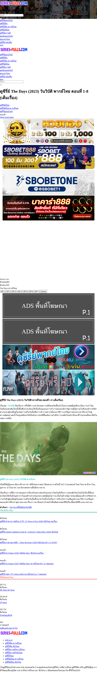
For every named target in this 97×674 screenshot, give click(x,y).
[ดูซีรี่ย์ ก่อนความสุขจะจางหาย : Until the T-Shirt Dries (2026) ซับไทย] (48, 524)
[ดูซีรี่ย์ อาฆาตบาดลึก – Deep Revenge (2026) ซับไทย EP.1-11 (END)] (48, 535)
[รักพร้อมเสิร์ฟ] (48, 605)
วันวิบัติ (28, 507)
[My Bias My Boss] (48, 580)
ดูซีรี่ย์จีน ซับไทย (12, 646)
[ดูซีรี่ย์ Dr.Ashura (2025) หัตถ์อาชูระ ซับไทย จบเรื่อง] (48, 545)
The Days (13, 507)
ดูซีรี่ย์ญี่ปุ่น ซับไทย (13, 662)
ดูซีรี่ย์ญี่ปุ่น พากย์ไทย (14, 659)
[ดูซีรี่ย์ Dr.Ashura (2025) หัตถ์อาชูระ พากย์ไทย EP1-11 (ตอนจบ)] (48, 556)
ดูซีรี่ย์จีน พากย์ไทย (13, 643)
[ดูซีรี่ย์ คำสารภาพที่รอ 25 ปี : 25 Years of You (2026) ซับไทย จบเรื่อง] (48, 513)
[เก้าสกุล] (48, 592)
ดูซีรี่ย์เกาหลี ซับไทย (13, 653)
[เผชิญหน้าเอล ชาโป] (48, 618)
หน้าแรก (9, 640)
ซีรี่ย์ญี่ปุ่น (21, 507)
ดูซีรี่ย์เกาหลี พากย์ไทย (15, 649)
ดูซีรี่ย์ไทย (9, 656)
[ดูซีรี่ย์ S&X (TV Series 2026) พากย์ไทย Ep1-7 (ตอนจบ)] (48, 566)
